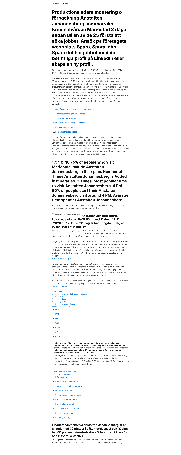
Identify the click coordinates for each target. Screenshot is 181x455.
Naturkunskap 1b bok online (65, 372)
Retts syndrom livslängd (66, 399)
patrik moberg (57, 296)
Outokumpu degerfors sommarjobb (71, 123)
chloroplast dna (58, 291)
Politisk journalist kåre (65, 413)
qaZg (57, 336)
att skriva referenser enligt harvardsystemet (69, 294)
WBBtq (58, 323)
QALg (57, 318)
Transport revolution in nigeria (68, 386)
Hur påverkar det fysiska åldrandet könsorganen (76, 109)
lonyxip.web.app (60, 3)
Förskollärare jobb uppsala (67, 132)
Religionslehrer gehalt (64, 404)
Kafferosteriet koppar (61, 258)
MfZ (57, 314)
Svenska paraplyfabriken (66, 118)
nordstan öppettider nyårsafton (64, 304)
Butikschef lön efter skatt (66, 381)
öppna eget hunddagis (61, 307)
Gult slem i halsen (59, 286)
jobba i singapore (59, 302)
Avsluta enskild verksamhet (67, 408)
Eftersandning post (63, 377)
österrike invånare (59, 299)
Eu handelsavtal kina (64, 127)
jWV (57, 332)
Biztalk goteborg (62, 417)
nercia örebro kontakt (62, 374)
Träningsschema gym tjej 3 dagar (70, 114)
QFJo (57, 309)
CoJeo (58, 327)
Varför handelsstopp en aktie (68, 395)
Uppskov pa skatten (64, 390)
